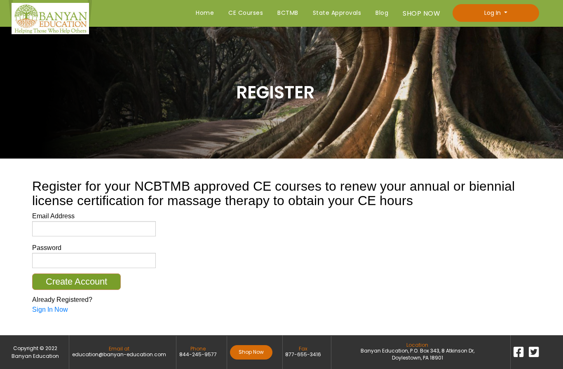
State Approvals (337, 13)
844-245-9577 (198, 354)
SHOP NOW (421, 13)
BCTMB (287, 13)
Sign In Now (50, 309)
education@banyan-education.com (119, 354)
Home (205, 13)
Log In (493, 13)
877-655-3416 (303, 354)
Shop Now (251, 351)
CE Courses (245, 13)
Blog (381, 13)
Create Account (76, 281)
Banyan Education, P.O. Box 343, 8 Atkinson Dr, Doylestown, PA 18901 (417, 354)
